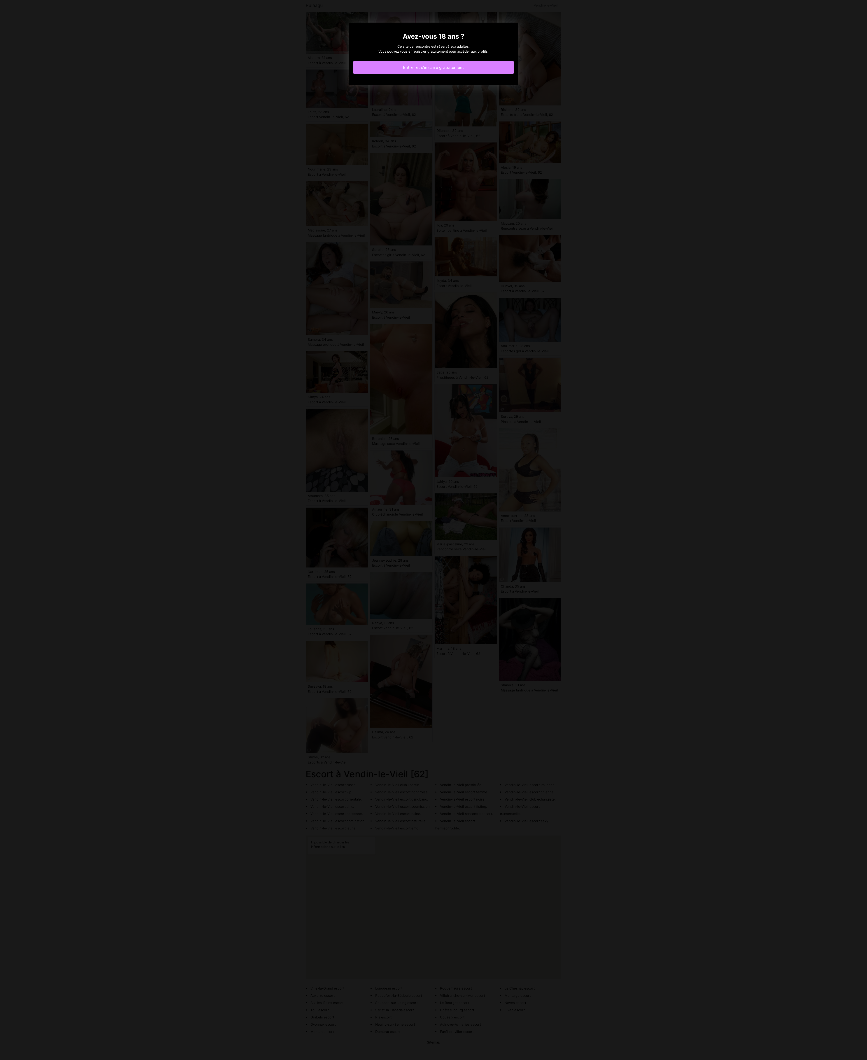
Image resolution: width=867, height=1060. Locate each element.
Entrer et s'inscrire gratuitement (433, 67)
